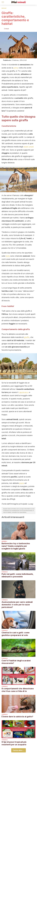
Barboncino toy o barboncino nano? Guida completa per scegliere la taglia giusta (16, 546)
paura (21, 483)
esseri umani (29, 147)
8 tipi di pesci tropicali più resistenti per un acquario (14, 743)
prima (16, 68)
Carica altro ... (18, 750)
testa (8, 256)
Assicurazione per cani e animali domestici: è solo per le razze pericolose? (17, 604)
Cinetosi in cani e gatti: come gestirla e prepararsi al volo (16, 633)
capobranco (24, 392)
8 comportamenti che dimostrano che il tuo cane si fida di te (18, 689)
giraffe (26, 337)
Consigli (5, 572)
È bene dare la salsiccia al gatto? (17, 716)
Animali (4, 8)
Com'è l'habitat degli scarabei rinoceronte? (16, 661)
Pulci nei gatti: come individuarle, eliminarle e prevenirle (17, 575)
